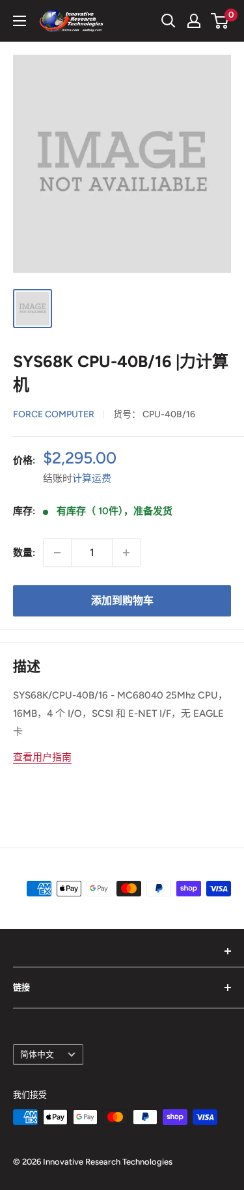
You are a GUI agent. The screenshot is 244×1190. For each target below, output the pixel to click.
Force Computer (53, 414)
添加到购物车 (122, 600)
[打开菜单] (19, 21)
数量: (24, 553)
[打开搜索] (168, 21)
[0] (220, 21)
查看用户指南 (42, 757)
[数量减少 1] (57, 552)
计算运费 (91, 478)
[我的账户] (193, 21)
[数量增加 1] (126, 552)
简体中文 (37, 1054)
